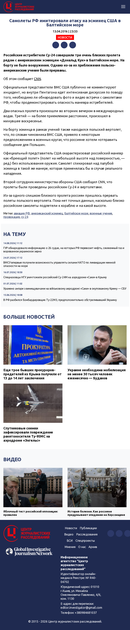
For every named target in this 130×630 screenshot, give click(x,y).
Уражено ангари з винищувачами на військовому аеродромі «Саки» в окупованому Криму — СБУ (64, 288)
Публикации (88, 528)
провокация (11, 217)
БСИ (70, 540)
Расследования (87, 534)
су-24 (24, 217)
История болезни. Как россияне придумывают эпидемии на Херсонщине (96, 513)
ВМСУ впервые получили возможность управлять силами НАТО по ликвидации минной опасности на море (59, 264)
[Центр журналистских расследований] (19, 7)
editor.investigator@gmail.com (81, 607)
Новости (65, 37)
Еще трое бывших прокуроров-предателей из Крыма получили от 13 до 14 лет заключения (32, 374)
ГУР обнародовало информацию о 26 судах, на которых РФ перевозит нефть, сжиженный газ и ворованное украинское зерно (63, 249)
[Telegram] (72, 45)
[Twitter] (64, 45)
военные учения (101, 213)
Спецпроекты (85, 540)
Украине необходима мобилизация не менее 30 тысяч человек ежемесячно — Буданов (97, 374)
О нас (82, 546)
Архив (93, 546)
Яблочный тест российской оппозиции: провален (30, 513)
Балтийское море (76, 213)
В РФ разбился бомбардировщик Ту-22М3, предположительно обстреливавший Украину (60, 299)
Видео (12, 459)
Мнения (70, 546)
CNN (37, 79)
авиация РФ (22, 213)
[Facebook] (55, 45)
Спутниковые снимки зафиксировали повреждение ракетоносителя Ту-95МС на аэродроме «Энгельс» (28, 434)
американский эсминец (47, 213)
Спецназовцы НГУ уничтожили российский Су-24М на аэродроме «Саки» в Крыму (55, 277)
